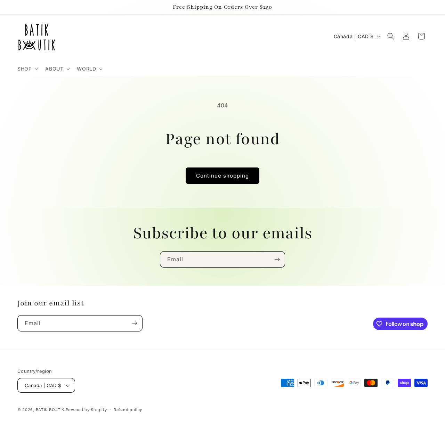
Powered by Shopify (86, 410)
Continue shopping (222, 175)
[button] (27, 69)
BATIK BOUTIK (50, 410)
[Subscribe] (277, 259)
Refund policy (128, 409)
